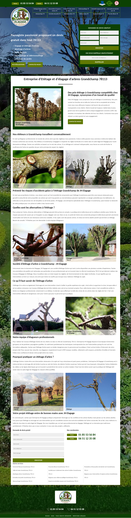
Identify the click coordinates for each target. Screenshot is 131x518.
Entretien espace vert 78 (98, 9)
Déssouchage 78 (40, 14)
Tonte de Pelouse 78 (98, 14)
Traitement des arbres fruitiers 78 (69, 10)
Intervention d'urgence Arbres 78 (54, 10)
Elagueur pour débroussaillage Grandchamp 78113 (63, 477)
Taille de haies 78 (83, 14)
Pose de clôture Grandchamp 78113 (58, 467)
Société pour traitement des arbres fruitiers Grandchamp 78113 (64, 472)
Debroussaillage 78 (84, 9)
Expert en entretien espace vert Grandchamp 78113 (63, 481)
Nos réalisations (18, 64)
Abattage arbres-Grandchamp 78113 (23, 474)
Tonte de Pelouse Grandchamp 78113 (23, 467)
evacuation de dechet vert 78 (113, 10)
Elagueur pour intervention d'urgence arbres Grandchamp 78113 (100, 475)
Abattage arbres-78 (69, 14)
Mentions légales (79, 516)
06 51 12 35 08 (51, 3)
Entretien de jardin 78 (54, 14)
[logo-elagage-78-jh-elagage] (20, 12)
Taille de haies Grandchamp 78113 (22, 470)
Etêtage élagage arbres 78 (40, 10)
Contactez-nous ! (35, 64)
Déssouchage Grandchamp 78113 (22, 481)
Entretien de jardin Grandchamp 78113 (24, 477)
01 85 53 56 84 (27, 3)
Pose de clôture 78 (113, 14)
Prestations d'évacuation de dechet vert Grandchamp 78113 (99, 468)
